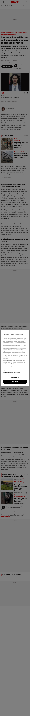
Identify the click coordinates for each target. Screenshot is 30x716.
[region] (15, 358)
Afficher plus (15, 377)
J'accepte (15, 381)
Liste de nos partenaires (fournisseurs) (11, 372)
